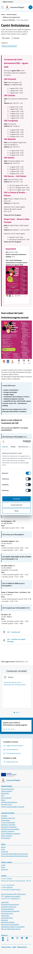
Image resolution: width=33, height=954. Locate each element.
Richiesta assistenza (7, 909)
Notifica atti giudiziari (8, 922)
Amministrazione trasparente (10, 911)
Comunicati (4, 851)
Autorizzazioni (5, 820)
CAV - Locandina (13, 632)
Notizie (3, 847)
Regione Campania (8, 2)
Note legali (4, 920)
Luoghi (3, 865)
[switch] (28, 478)
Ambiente (4, 816)
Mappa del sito (22, 947)
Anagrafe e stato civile (8, 818)
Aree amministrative (7, 789)
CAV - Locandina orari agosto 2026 (16, 640)
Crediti (14, 947)
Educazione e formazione (9, 827)
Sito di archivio (6, 947)
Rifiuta (17, 511)
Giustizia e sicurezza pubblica (10, 829)
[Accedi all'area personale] (29, 1)
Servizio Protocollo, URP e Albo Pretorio (13, 894)
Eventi (3, 867)
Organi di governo (6, 791)
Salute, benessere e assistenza (10, 833)
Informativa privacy (7, 913)
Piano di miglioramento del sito (10, 929)
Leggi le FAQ (5, 902)
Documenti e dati (6, 804)
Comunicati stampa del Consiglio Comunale (14, 856)
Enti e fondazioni (6, 798)
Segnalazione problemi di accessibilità (12, 927)
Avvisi (3, 849)
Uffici (2, 795)
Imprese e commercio (7, 831)
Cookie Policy (5, 915)
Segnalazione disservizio (8, 907)
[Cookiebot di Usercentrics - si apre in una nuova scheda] (23, 441)
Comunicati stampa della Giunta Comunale (14, 854)
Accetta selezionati (16, 505)
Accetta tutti (16, 499)
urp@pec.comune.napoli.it (12, 896)
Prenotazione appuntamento (10, 904)
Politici (3, 800)
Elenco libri (4, 869)
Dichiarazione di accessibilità (10, 924)
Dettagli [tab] (13, 447)
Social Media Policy (7, 918)
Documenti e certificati (8, 825)
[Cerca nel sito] (30, 7)
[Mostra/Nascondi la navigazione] (2, 7)
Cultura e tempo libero (8, 822)
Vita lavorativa (5, 838)
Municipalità (5, 793)
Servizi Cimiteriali (6, 836)
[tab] (14, 712)
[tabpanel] (16, 692)
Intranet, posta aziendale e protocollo (12, 807)
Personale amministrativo (9, 802)
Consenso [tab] (5, 447)
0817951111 (16, 898)
